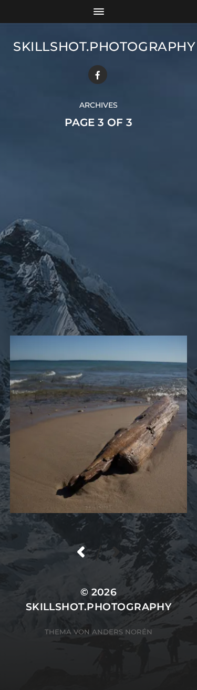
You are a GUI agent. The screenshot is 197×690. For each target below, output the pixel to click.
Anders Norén (122, 632)
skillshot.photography (104, 46)
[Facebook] (97, 74)
